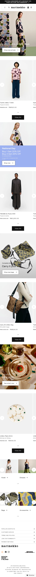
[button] (5, 7)
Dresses (22, 477)
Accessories (24, 510)
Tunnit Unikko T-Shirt (7, 103)
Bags (3, 510)
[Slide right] (34, 85)
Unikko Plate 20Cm (6, 436)
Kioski (3, 477)
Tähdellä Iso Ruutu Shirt (7, 214)
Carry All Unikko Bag (6, 325)
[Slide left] (2, 85)
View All (18, 117)
